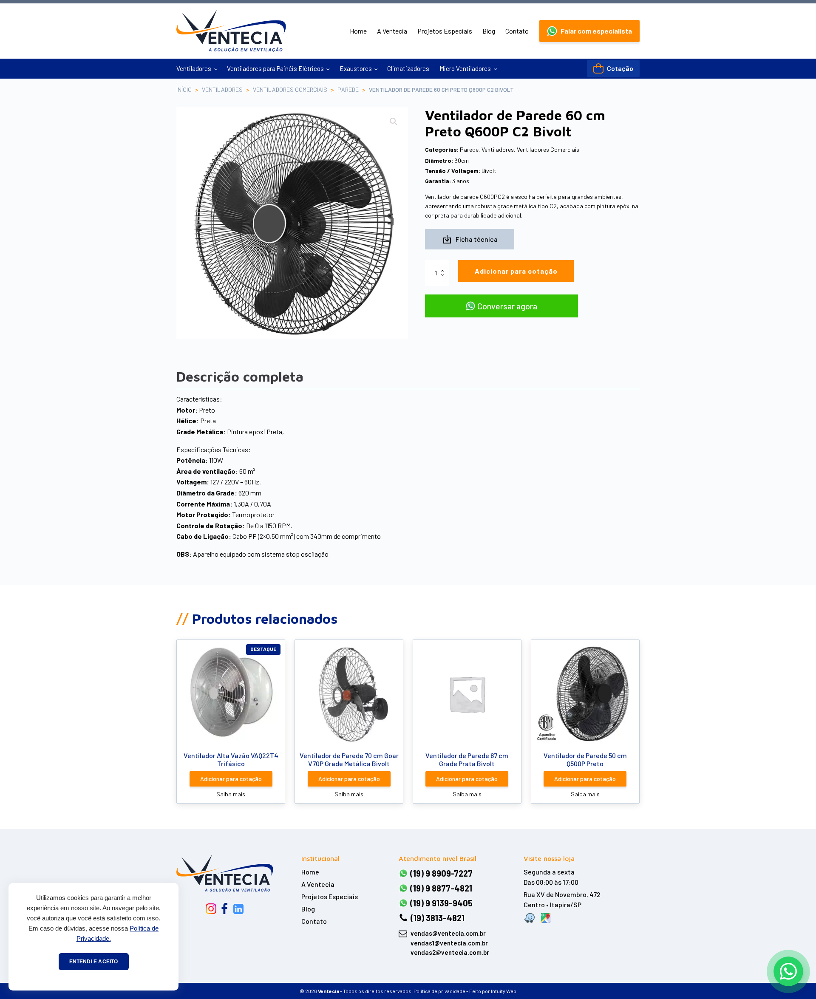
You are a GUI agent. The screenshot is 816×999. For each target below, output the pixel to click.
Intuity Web (503, 991)
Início (184, 89)
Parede (348, 89)
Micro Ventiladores (465, 68)
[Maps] (546, 918)
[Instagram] (211, 908)
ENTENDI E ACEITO (93, 962)
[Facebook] (224, 909)
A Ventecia (392, 31)
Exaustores (356, 68)
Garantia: (438, 180)
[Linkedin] (238, 909)
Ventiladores (193, 68)
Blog (488, 31)
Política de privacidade (439, 991)
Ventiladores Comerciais (290, 89)
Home (358, 31)
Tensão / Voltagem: (452, 170)
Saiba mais (230, 794)
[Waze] (530, 918)
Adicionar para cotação (516, 271)
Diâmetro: (439, 160)
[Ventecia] (224, 873)
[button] (589, 31)
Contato (517, 31)
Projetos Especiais (444, 31)
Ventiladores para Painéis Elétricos (275, 68)
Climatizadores (408, 68)
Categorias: (442, 149)
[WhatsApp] (788, 971)
